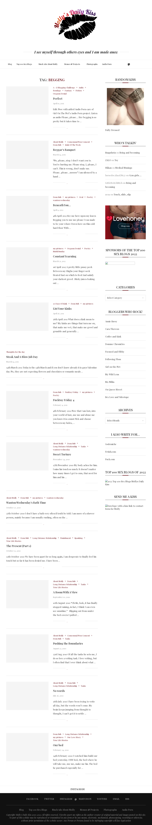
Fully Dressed (112, 130)
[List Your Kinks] (27, 317)
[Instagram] (125, 64)
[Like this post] (67, 127)
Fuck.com (110, 459)
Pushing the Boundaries (68, 643)
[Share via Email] (83, 127)
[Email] (135, 64)
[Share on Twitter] (74, 127)
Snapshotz (110, 152)
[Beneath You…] (27, 210)
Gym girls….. (135, 175)
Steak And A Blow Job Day (22, 357)
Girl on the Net (112, 366)
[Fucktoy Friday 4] (27, 405)
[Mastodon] (129, 64)
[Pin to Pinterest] (77, 127)
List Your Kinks (62, 308)
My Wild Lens (112, 374)
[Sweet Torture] (27, 456)
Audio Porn (106, 64)
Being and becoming (129, 152)
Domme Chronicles (115, 344)
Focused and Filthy (114, 351)
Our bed (58, 745)
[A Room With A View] (27, 594)
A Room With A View (65, 592)
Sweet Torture (62, 454)
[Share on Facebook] (70, 127)
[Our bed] (27, 747)
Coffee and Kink (113, 336)
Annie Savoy (111, 321)
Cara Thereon (112, 328)
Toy (116, 160)
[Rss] (139, 64)
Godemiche (110, 444)
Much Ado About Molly (48, 64)
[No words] (27, 696)
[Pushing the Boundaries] (27, 648)
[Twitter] (122, 64)
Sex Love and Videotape (117, 397)
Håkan (108, 167)
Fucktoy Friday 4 (63, 400)
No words (59, 691)
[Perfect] (27, 100)
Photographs (92, 64)
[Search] (144, 64)
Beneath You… (62, 205)
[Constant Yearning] (27, 261)
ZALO (108, 160)
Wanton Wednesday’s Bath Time (26, 502)
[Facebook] (119, 64)
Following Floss (113, 359)
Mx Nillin (109, 381)
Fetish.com (110, 451)
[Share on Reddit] (80, 127)
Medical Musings (123, 167)
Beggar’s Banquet (64, 150)
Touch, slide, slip (122, 194)
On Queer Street (113, 389)
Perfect (57, 98)
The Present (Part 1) (18, 546)
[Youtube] (132, 64)
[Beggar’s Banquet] (27, 155)
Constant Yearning (64, 256)
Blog (10, 64)
